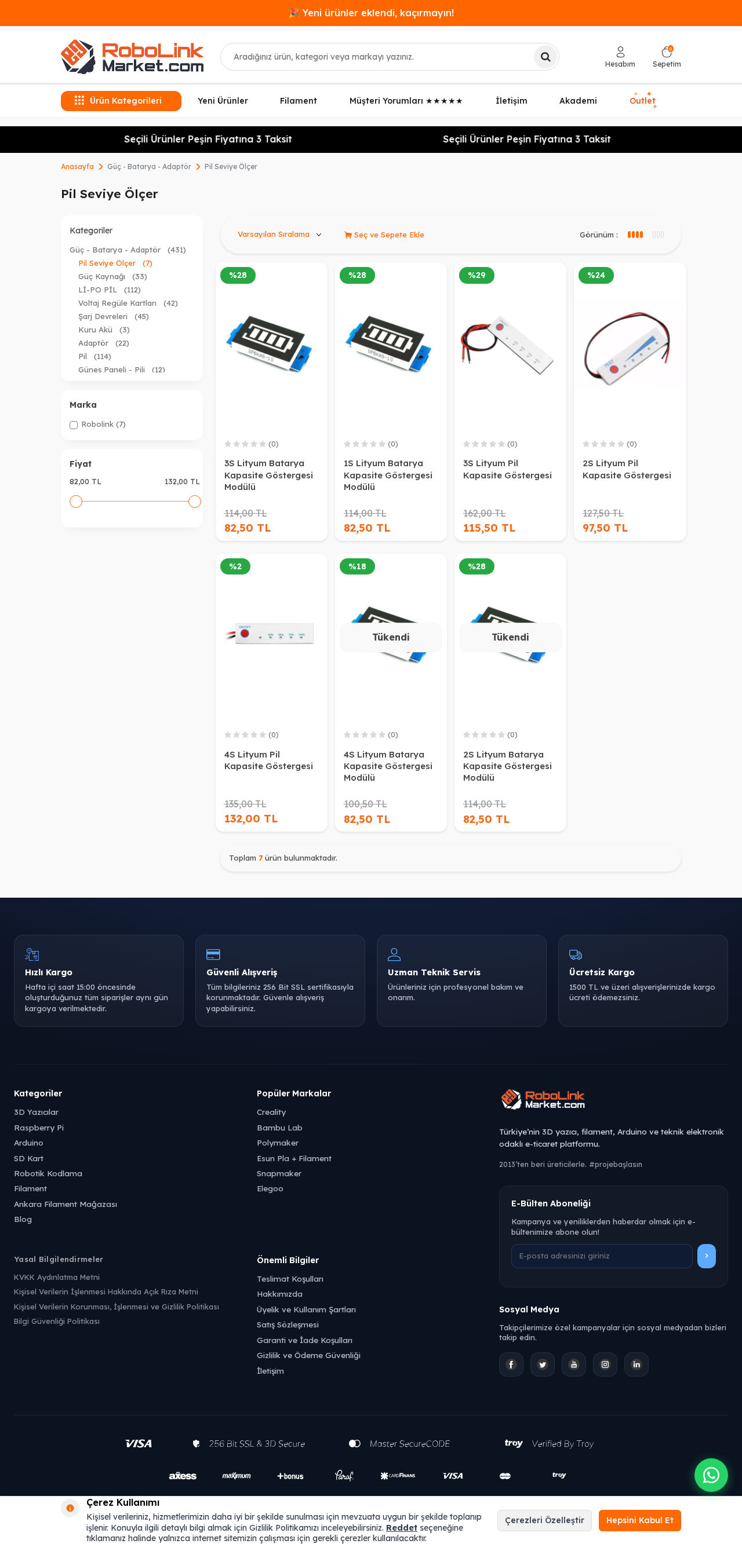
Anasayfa (77, 166)
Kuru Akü (104, 329)
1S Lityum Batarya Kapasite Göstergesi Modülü (388, 475)
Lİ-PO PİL (109, 289)
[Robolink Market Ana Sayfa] (613, 1101)
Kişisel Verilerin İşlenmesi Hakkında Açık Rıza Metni (106, 1291)
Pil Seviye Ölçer (115, 263)
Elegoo (270, 1188)
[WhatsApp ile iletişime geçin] (711, 1475)
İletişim (512, 101)
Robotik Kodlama (48, 1173)
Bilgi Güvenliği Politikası (57, 1321)
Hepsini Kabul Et (640, 1520)
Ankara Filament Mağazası (65, 1204)
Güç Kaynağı (112, 276)
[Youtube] (574, 1364)
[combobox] (389, 57)
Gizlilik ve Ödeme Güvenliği (309, 1355)
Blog (23, 1219)
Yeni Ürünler (223, 101)
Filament (298, 101)
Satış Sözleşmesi (288, 1324)
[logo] (132, 56)
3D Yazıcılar (36, 1112)
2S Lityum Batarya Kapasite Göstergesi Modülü (507, 766)
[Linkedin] (636, 1364)
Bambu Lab (280, 1127)
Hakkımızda (280, 1293)
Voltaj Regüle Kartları (128, 303)
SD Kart (28, 1158)
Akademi (578, 101)
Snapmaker (279, 1173)
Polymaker (278, 1142)
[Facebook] (511, 1364)
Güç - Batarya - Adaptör (149, 166)
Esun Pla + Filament (294, 1158)
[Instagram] (605, 1364)
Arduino (28, 1142)
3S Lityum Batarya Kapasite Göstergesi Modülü (268, 475)
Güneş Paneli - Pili (121, 369)
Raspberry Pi (39, 1127)
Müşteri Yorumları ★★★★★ (406, 101)
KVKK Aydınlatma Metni (57, 1277)
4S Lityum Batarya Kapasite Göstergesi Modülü (388, 766)
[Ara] (545, 56)
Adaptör (103, 342)
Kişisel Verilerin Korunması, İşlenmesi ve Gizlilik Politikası (116, 1306)
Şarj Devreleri (113, 316)
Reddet (401, 1528)
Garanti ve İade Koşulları (304, 1340)
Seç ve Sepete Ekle (388, 234)
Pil (94, 356)
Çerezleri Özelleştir (544, 1520)
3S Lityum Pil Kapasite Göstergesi (507, 469)
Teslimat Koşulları (290, 1278)
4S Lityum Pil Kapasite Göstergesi (268, 760)
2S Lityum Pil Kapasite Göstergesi (627, 469)
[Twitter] (542, 1364)
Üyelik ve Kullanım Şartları (306, 1309)
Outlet (644, 101)
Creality (271, 1112)
